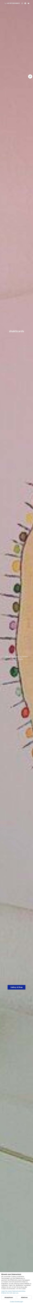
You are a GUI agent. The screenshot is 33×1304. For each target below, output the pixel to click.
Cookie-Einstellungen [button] (16, 1301)
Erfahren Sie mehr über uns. (9, 1293)
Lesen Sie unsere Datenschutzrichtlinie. (13, 1291)
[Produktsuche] (30, 76)
